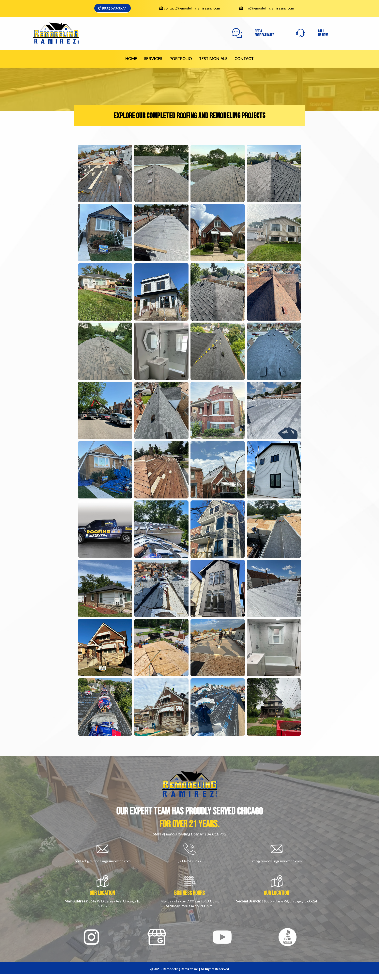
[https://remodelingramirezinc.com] (56, 32)
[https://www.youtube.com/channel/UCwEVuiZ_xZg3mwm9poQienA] (222, 937)
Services (153, 58)
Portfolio (180, 58)
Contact (244, 58)
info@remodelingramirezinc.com (269, 8)
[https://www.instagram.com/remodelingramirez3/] (91, 937)
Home (131, 58)
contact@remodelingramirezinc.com (192, 8)
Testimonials (213, 58)
